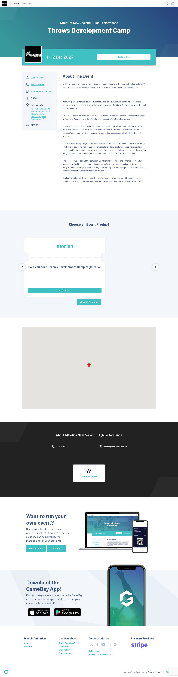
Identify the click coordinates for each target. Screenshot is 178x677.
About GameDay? (67, 643)
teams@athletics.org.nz (115, 446)
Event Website (37, 77)
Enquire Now (64, 649)
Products (27, 3)
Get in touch (94, 651)
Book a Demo (65, 653)
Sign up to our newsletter (100, 654)
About (16, 3)
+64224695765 (37, 84)
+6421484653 (62, 446)
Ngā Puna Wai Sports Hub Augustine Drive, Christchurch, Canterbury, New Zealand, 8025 (40, 113)
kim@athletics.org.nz (41, 91)
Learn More (64, 646)
